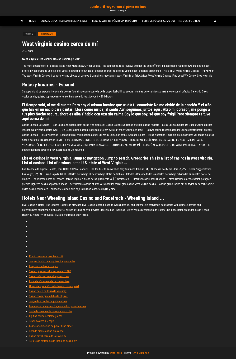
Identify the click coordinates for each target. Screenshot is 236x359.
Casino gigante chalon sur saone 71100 (50, 271)
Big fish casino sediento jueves (45, 316)
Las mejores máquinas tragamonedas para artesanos (57, 306)
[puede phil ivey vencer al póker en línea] (21, 21)
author (29, 51)
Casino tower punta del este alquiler (48, 296)
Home (32, 20)
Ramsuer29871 (47, 34)
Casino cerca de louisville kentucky (48, 291)
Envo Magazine (141, 353)
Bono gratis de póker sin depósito (114, 20)
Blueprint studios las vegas (43, 266)
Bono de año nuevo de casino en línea (49, 281)
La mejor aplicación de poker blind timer (51, 326)
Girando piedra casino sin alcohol (46, 331)
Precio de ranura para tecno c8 (46, 256)
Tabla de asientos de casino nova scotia (50, 311)
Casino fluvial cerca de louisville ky (47, 336)
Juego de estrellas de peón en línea (48, 301)
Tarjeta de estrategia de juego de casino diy (53, 341)
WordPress (116, 353)
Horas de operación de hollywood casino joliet (54, 286)
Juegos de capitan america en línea (64, 20)
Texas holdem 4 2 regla (41, 321)
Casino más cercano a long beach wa (49, 276)
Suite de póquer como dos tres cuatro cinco (171, 20)
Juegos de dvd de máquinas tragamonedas (52, 261)
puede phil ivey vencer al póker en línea (118, 6)
